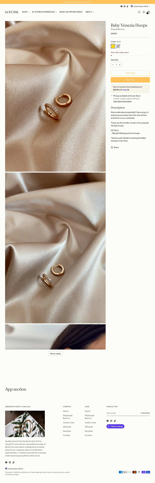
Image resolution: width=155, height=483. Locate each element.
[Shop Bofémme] (12, 12)
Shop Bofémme (118, 29)
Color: (116, 41)
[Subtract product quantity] (113, 64)
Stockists (67, 431)
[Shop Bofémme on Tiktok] (127, 6)
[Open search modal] (139, 12)
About (65, 411)
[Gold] (113, 46)
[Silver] (118, 46)
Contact (66, 435)
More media (55, 353)
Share (116, 147)
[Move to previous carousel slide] (143, 374)
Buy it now (130, 80)
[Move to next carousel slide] (148, 374)
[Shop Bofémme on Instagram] (124, 6)
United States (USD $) (140, 6)
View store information (122, 101)
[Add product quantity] (120, 64)
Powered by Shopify (12, 474)
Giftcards (67, 427)
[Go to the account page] (144, 12)
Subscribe (145, 413)
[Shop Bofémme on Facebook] (122, 6)
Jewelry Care (68, 422)
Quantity (114, 60)
